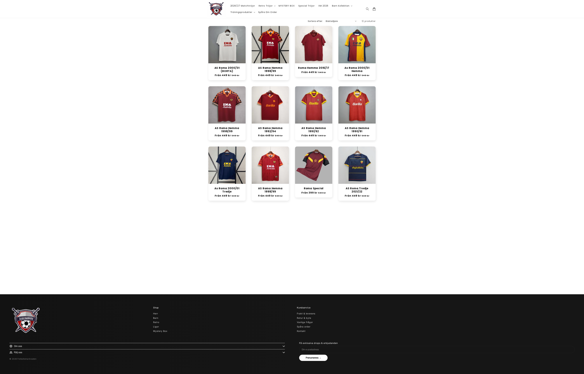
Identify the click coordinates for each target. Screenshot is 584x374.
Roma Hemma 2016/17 (313, 68)
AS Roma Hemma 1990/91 (357, 130)
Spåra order (303, 326)
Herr (155, 313)
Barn (155, 318)
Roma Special (313, 188)
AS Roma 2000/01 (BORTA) (227, 69)
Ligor (156, 326)
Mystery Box (160, 331)
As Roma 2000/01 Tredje (227, 190)
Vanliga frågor (305, 322)
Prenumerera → (313, 357)
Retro (156, 322)
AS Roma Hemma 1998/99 (270, 69)
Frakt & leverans (306, 313)
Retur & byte (304, 318)
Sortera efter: (315, 21)
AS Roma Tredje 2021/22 (357, 190)
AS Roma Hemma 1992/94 (270, 130)
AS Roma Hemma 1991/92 (313, 130)
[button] (267, 6)
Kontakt (301, 331)
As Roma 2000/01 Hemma (357, 69)
